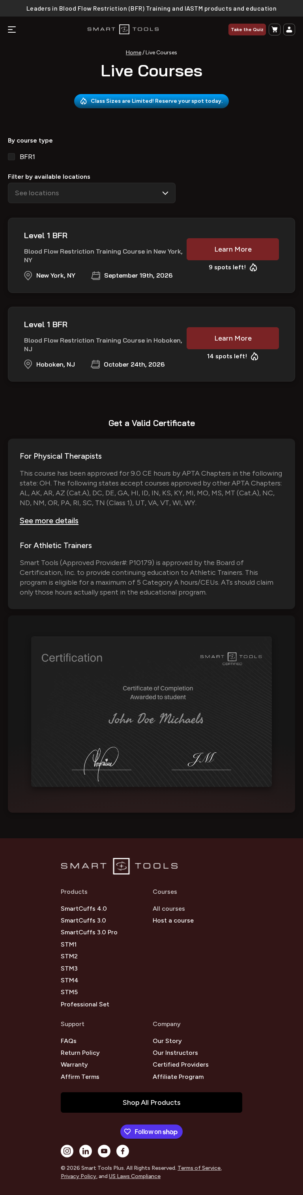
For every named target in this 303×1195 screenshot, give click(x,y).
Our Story (167, 1041)
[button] (275, 29)
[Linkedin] (85, 1151)
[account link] (289, 29)
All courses (169, 908)
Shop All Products (151, 1102)
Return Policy (80, 1052)
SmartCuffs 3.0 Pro (89, 932)
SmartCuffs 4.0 (84, 908)
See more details (49, 520)
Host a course (173, 920)
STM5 (69, 992)
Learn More (233, 249)
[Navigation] (12, 29)
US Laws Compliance (135, 1176)
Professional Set (85, 1004)
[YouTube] (104, 1151)
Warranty (74, 1064)
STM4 (70, 980)
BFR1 (27, 156)
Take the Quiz (247, 29)
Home (133, 52)
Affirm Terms (80, 1076)
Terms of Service (199, 1168)
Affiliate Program (178, 1076)
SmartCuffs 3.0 (83, 920)
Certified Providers (181, 1064)
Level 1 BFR (45, 235)
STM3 (69, 968)
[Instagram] (67, 1151)
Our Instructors (175, 1052)
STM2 (69, 956)
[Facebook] (122, 1151)
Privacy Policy (78, 1176)
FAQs (69, 1041)
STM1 (69, 944)
